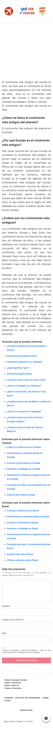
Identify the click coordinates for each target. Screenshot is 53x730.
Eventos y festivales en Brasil (22, 522)
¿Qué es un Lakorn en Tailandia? (24, 411)
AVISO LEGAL (26, 710)
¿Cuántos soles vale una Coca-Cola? (26, 379)
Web (4, 633)
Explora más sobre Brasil (20, 554)
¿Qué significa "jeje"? (18, 368)
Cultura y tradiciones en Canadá (24, 447)
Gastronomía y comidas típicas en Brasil (28, 516)
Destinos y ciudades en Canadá (23, 469)
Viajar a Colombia (12, 688)
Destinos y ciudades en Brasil (22, 528)
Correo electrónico (13, 620)
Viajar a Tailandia (12, 683)
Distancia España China (19, 373)
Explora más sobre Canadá (21, 494)
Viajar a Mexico (11, 685)
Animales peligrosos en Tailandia (24, 362)
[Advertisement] (26, 50)
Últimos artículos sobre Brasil (22, 560)
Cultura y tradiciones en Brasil (23, 510)
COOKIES (9, 698)
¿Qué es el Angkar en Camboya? (24, 385)
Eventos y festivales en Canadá (23, 463)
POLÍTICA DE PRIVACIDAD (28, 698)
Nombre (6, 606)
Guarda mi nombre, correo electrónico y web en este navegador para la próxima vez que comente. (26, 651)
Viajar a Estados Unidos (15, 680)
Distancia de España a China (22, 356)
